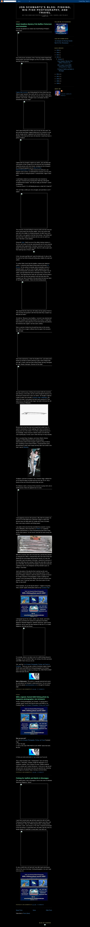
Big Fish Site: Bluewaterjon (61, 43)
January (60, 59)
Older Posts (49, 910)
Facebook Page (45, 587)
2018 (58, 52)
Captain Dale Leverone (22, 92)
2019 (58, 50)
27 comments (40, 689)
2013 (58, 57)
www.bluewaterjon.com (31, 685)
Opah (23, 242)
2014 (58, 54)
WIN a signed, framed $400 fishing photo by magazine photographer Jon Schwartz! (32, 698)
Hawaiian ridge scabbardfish (40, 397)
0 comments (40, 772)
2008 (58, 83)
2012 (58, 74)
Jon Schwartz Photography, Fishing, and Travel (36, 705)
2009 (58, 81)
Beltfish (38, 528)
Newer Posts (19, 910)
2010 (58, 78)
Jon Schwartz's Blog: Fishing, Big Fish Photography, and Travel (45, 10)
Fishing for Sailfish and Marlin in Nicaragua (32, 778)
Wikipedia (25, 447)
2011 (58, 76)
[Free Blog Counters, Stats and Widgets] (45, 925)
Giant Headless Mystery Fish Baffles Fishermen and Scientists (34, 25)
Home (34, 910)
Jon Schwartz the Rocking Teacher (63, 41)
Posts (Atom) (26, 913)
